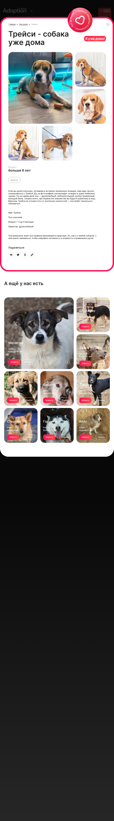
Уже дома (23, 24)
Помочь (27, 362)
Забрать (14, 362)
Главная (12, 24)
